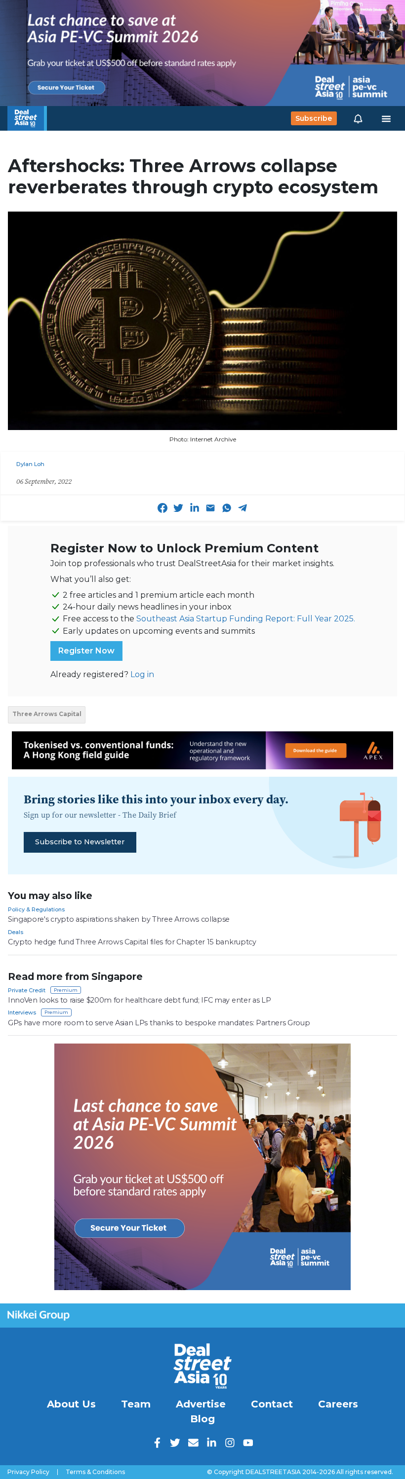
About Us (71, 1404)
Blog (202, 1419)
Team (136, 1404)
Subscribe (313, 118)
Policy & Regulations (36, 909)
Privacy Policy (28, 1472)
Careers (338, 1404)
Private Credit (26, 990)
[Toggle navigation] (386, 118)
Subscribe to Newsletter (79, 841)
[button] (358, 118)
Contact (272, 1404)
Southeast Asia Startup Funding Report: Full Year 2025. (245, 618)
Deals (15, 932)
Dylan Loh (30, 464)
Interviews (22, 1012)
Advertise (201, 1404)
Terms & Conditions (95, 1472)
